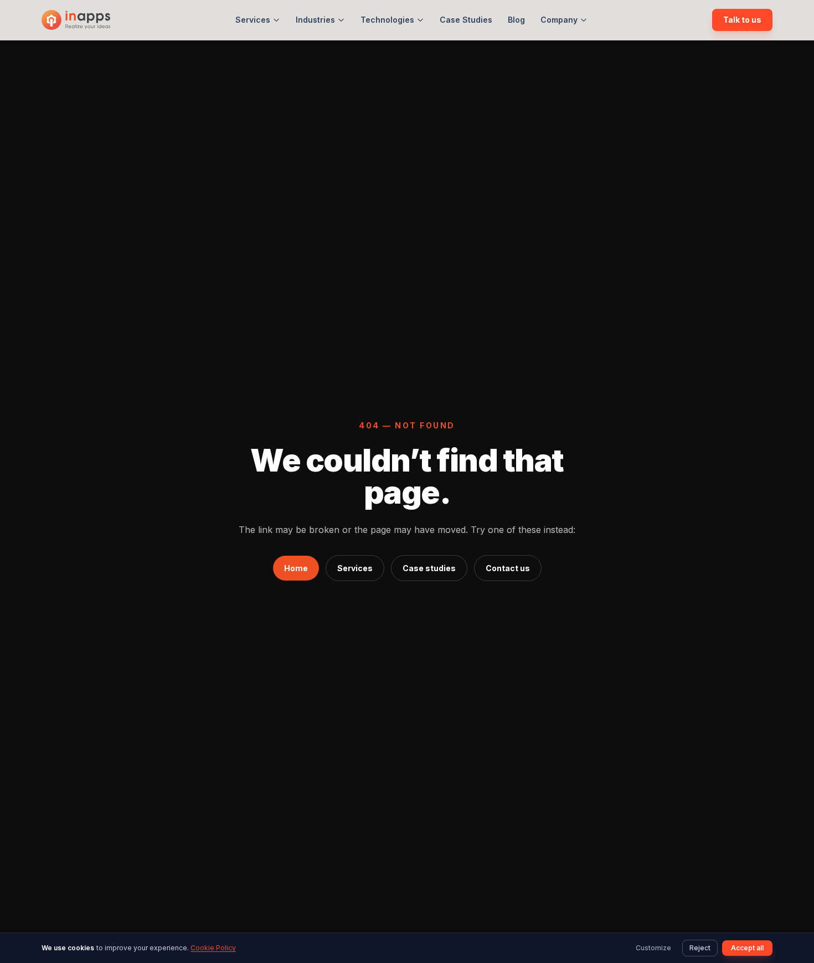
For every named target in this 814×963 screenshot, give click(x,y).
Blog (516, 19)
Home (296, 568)
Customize (653, 948)
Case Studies (466, 19)
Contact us (508, 568)
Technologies (387, 19)
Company (559, 19)
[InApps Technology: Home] (76, 20)
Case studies (429, 568)
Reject (699, 948)
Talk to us (742, 19)
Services (252, 19)
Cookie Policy (213, 948)
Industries (315, 19)
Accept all (747, 948)
